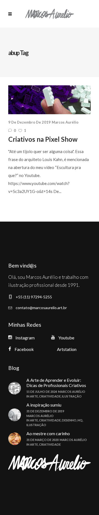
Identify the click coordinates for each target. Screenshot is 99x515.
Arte (34, 396)
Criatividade (50, 396)
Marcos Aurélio (65, 122)
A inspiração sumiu (43, 404)
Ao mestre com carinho (48, 433)
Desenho (69, 420)
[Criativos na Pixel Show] (49, 99)
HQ (80, 420)
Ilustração (72, 396)
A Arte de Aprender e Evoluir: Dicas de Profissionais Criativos (56, 382)
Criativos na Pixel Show (43, 139)
